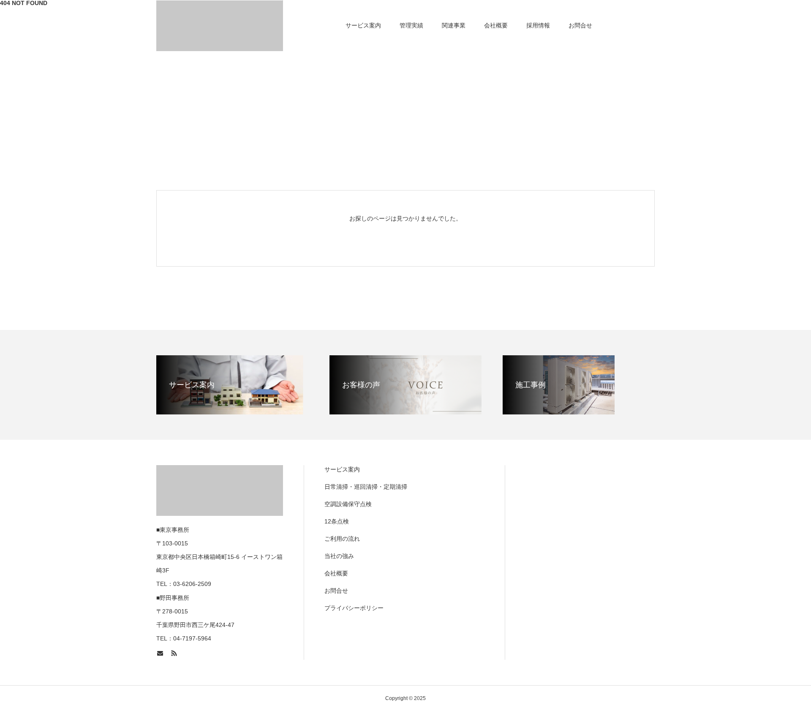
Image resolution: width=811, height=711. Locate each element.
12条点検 (336, 521)
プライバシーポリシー (354, 608)
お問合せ (580, 25)
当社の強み (339, 556)
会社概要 (496, 25)
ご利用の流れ (342, 538)
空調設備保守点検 (348, 504)
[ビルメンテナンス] (219, 25)
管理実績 (411, 25)
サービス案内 (363, 25)
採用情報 (538, 25)
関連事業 (453, 25)
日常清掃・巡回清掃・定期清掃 (365, 486)
